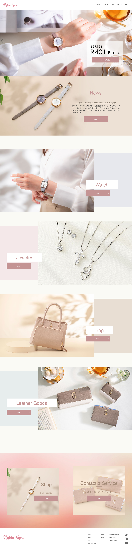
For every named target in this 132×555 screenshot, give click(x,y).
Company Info (113, 537)
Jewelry (90, 537)
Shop (112, 4)
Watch (89, 535)
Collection (98, 4)
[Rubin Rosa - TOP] (10, 4)
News (106, 4)
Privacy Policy (113, 540)
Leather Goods (92, 543)
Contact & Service (114, 535)
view (95, 119)
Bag (89, 540)
